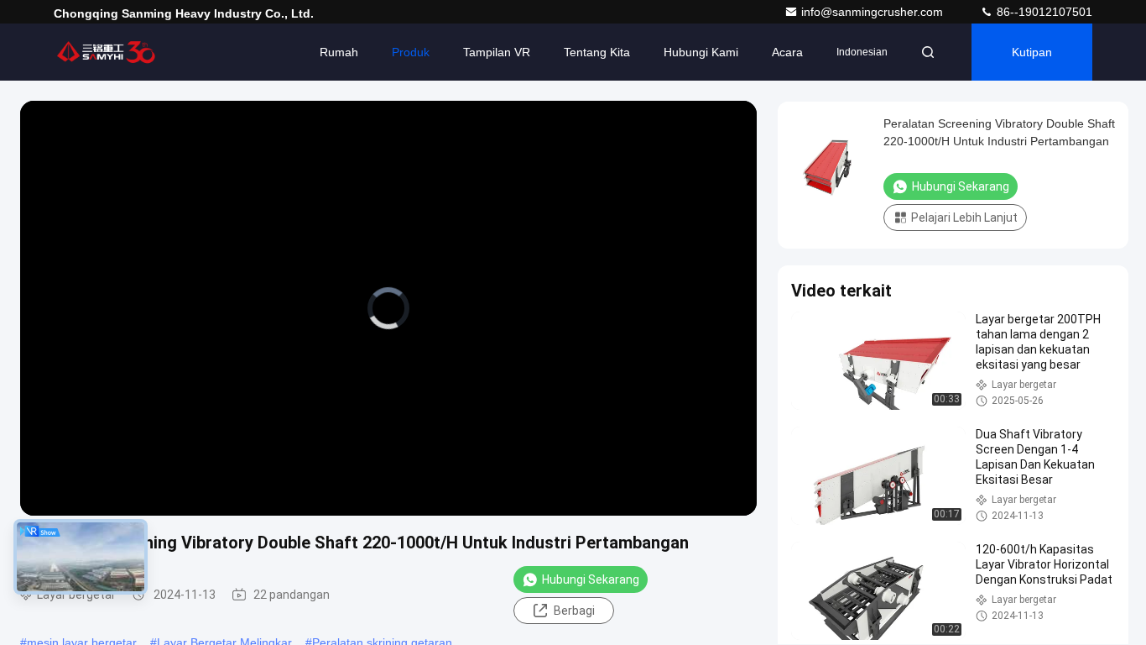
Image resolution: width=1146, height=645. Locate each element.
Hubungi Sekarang (590, 579)
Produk (411, 52)
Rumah (339, 52)
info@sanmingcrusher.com (873, 11)
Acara (787, 52)
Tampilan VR (496, 52)
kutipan (1032, 52)
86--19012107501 (1042, 11)
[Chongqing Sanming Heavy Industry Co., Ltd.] (106, 52)
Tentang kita (597, 52)
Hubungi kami (701, 52)
